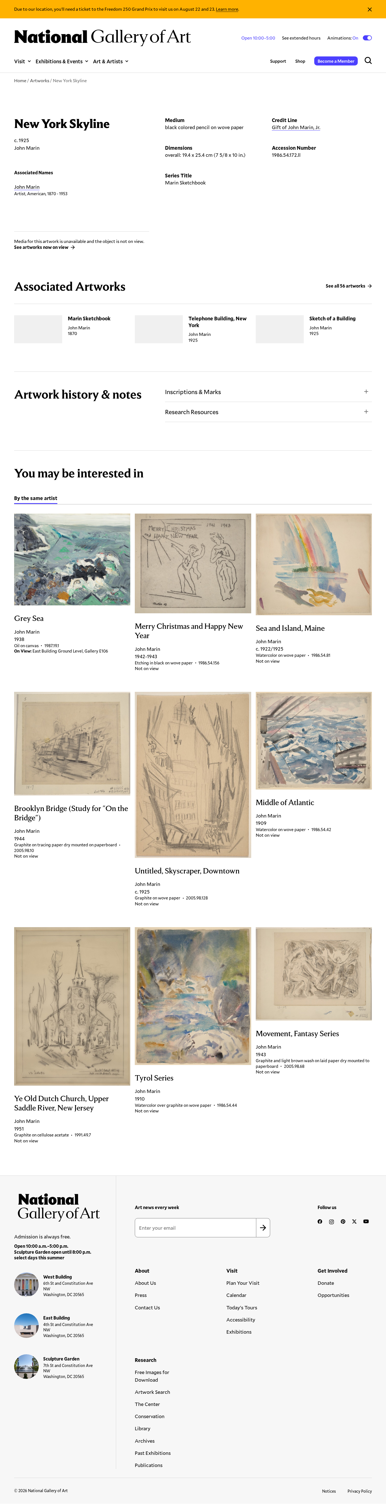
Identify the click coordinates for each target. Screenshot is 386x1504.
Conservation (149, 1416)
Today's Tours (241, 1307)
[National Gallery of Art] (57, 1206)
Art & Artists (108, 61)
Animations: (343, 38)
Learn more (227, 9)
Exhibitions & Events (59, 61)
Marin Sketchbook (89, 318)
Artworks (39, 80)
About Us (145, 1282)
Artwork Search (152, 1391)
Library (142, 1428)
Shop (300, 61)
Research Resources (191, 412)
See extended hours (301, 38)
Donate (326, 1282)
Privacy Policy (360, 1491)
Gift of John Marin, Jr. (296, 127)
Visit (19, 61)
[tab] (35, 499)
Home (20, 80)
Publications (148, 1465)
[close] (370, 9)
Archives (145, 1440)
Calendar (236, 1295)
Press (141, 1295)
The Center (147, 1404)
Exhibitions (238, 1331)
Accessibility (240, 1319)
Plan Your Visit (242, 1282)
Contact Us (147, 1307)
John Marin (27, 186)
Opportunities (333, 1295)
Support (278, 61)
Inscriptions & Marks (193, 392)
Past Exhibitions (153, 1452)
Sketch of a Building (332, 318)
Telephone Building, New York (217, 321)
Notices (329, 1491)
